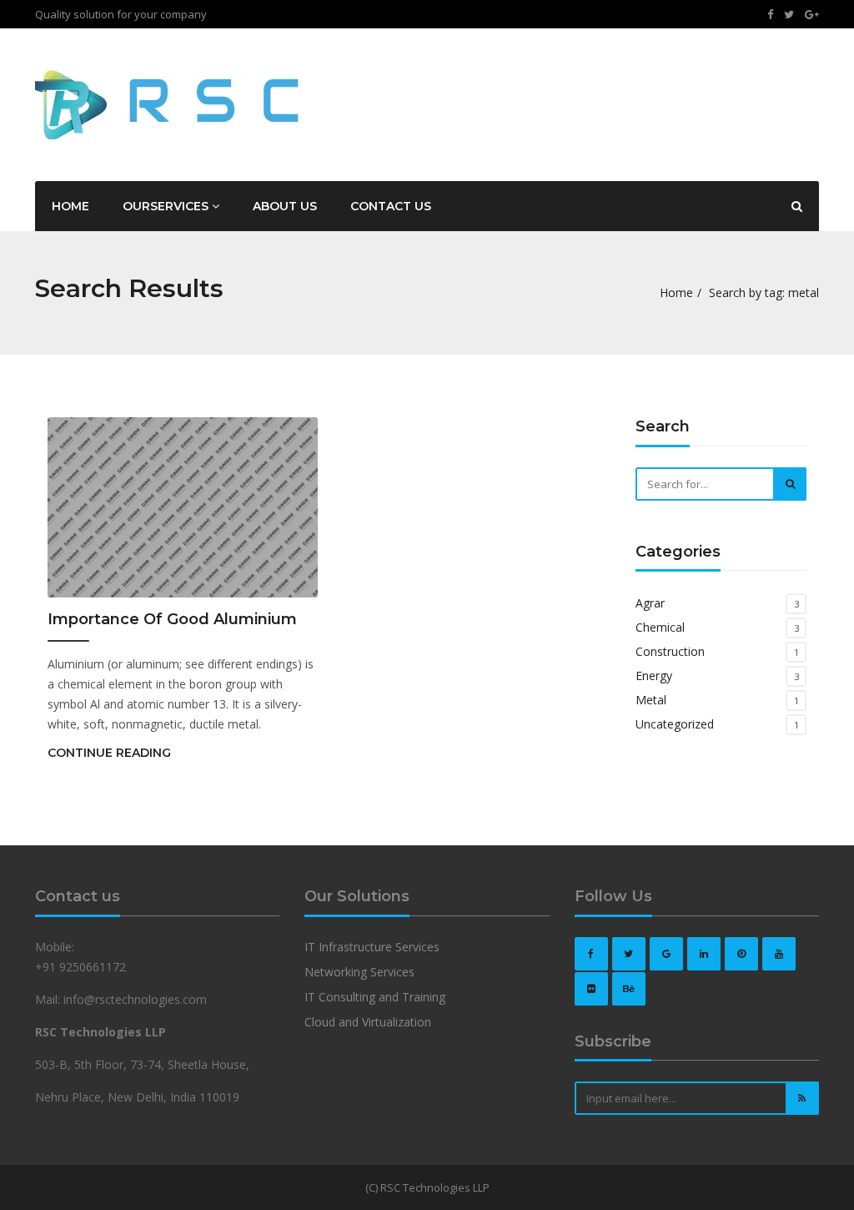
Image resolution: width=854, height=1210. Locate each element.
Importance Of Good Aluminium (172, 619)
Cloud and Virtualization (367, 1022)
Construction (670, 651)
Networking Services (359, 972)
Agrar (650, 603)
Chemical (660, 627)
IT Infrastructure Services (372, 947)
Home (70, 206)
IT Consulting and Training (374, 997)
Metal (650, 700)
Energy (653, 675)
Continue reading (109, 752)
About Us (285, 206)
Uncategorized (674, 724)
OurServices (167, 206)
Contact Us (390, 206)
